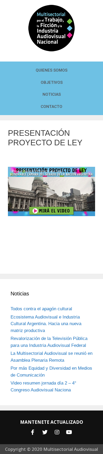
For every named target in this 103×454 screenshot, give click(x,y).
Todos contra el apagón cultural (41, 308)
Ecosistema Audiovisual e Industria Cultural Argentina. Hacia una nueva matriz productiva (46, 324)
